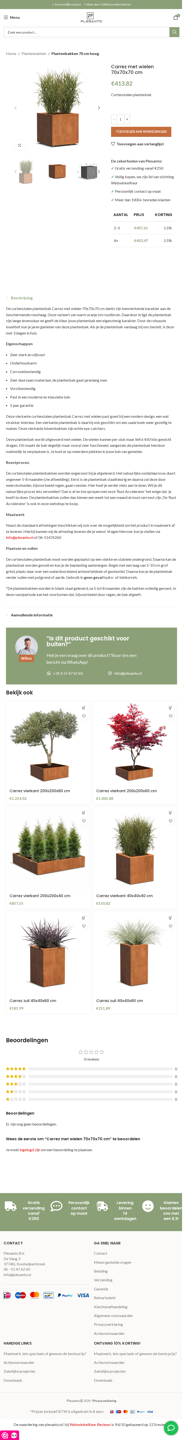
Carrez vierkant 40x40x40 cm (124, 896)
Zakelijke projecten (19, 1371)
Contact (100, 1253)
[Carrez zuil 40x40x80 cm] (135, 953)
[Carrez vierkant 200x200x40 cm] (48, 848)
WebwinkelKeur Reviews (90, 1424)
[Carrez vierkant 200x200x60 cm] (135, 743)
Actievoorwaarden (109, 1333)
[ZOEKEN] (174, 32)
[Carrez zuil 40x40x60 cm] (48, 953)
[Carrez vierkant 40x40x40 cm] (135, 848)
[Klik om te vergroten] (19, 145)
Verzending (103, 1280)
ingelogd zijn (30, 1149)
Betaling (101, 1271)
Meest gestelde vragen (112, 1262)
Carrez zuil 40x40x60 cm (33, 1000)
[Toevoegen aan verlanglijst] (84, 716)
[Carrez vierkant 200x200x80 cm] (48, 743)
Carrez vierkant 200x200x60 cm (126, 791)
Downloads (13, 1380)
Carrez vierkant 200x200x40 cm (40, 896)
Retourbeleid (104, 1297)
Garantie (101, 1289)
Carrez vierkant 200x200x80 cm (40, 791)
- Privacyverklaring (103, 1401)
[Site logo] (91, 17)
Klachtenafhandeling (110, 1306)
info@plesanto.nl (19, 537)
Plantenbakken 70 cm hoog (75, 53)
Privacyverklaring (108, 1324)
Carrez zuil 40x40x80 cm (119, 1000)
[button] (15, 108)
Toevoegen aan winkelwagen (141, 131)
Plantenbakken (33, 53)
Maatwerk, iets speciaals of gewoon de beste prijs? (45, 1353)
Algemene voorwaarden (113, 1315)
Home (11, 53)
